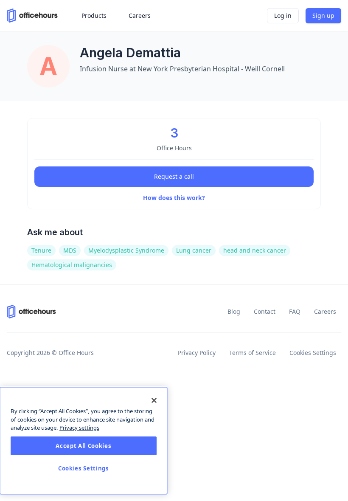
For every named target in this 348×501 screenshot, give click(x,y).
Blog (233, 311)
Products (94, 15)
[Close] (154, 400)
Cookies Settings (312, 353)
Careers (325, 311)
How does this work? (174, 198)
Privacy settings (79, 427)
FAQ (294, 311)
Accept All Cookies (83, 446)
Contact (264, 311)
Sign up (323, 15)
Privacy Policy (197, 353)
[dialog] (83, 440)
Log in (283, 15)
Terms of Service (252, 353)
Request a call (174, 176)
